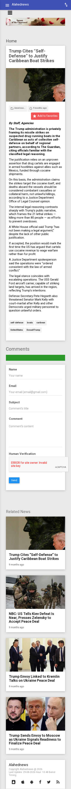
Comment (15, 419)
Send (14, 480)
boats (30, 323)
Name (13, 369)
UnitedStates (16, 330)
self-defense (16, 323)
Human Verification (22, 454)
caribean (40, 323)
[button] (13, 782)
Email (12, 386)
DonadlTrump (33, 330)
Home (11, 41)
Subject (14, 402)
